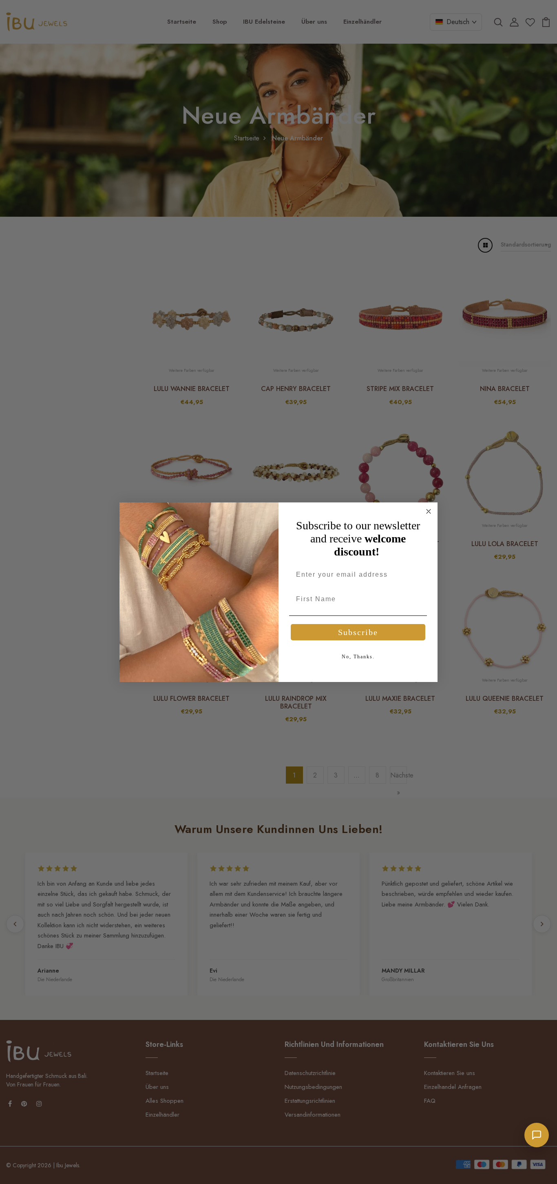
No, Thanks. (358, 657)
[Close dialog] (428, 511)
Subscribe (358, 632)
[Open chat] (536, 1135)
